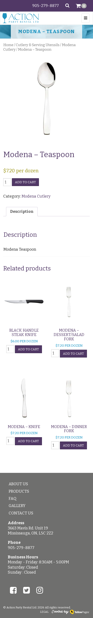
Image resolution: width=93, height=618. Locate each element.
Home (8, 45)
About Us (18, 484)
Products (19, 491)
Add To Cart (28, 349)
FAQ (12, 498)
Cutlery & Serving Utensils (37, 45)
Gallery (17, 505)
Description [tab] (22, 211)
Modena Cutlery (36, 196)
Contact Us (21, 513)
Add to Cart (25, 182)
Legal (44, 611)
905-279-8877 (45, 5)
